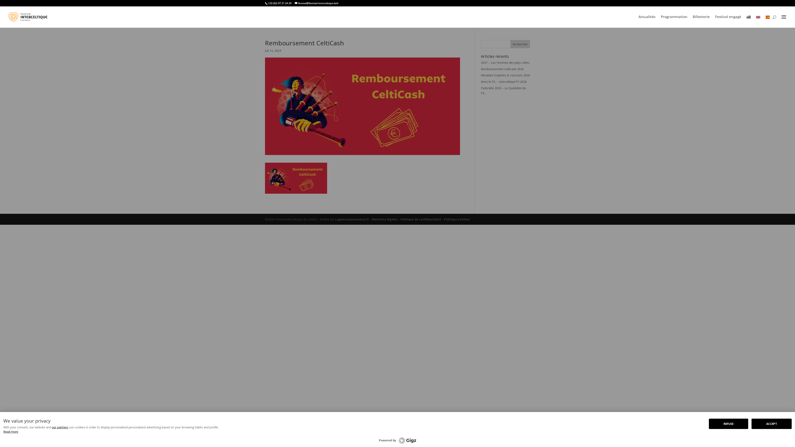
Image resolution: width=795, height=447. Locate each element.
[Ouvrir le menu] (783, 17)
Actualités (646, 16)
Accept (771, 424)
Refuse (729, 424)
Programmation (674, 16)
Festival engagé (728, 16)
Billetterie (701, 16)
